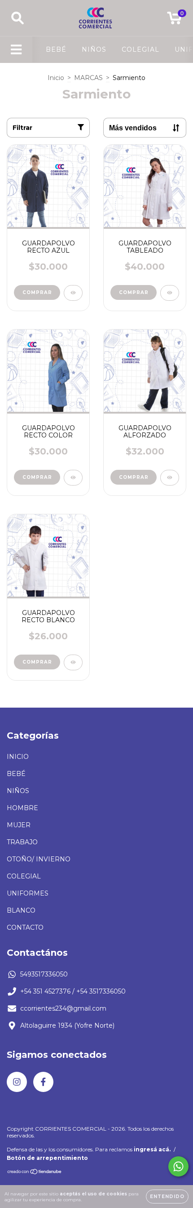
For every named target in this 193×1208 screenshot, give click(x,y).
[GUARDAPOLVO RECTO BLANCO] (73, 662)
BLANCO (21, 910)
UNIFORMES (27, 893)
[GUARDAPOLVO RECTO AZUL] (73, 293)
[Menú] (16, 49)
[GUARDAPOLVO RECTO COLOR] (73, 478)
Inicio (56, 78)
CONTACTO (25, 927)
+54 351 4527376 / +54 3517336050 (73, 991)
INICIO (18, 757)
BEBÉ (56, 49)
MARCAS (88, 78)
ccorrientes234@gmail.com (63, 1008)
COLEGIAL (140, 49)
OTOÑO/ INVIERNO (38, 859)
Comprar (37, 292)
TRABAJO (22, 842)
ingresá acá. (152, 1149)
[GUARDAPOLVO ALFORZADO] (169, 478)
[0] (174, 20)
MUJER (19, 825)
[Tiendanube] (35, 1172)
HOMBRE (22, 808)
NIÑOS (94, 49)
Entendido (167, 1196)
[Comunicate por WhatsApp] (178, 1166)
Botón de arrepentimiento (47, 1158)
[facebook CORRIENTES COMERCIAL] (43, 1082)
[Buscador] (17, 18)
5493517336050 (44, 974)
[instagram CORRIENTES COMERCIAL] (17, 1082)
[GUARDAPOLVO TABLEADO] (169, 293)
